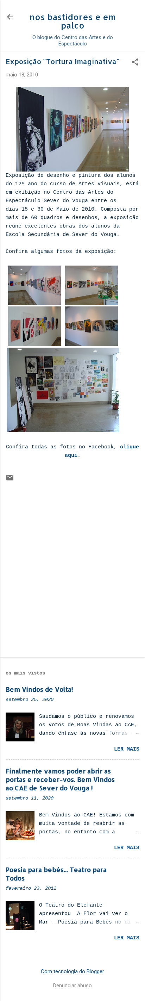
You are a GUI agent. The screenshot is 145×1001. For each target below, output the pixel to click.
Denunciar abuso (72, 985)
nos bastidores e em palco (73, 21)
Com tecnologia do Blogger (72, 971)
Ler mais (126, 749)
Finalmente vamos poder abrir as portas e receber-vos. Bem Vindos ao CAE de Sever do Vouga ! (60, 779)
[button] (135, 63)
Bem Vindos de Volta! (39, 689)
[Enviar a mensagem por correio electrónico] (10, 480)
